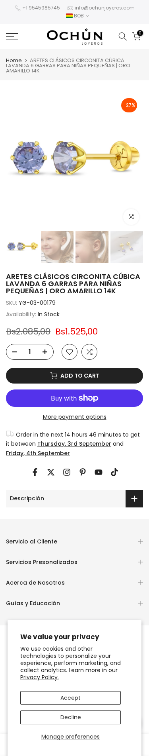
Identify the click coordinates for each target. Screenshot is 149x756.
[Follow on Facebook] (35, 472)
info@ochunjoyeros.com (105, 7)
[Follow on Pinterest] (83, 472)
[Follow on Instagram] (67, 472)
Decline (70, 717)
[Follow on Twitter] (51, 472)
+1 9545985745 (41, 7)
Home (14, 60)
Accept (70, 698)
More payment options (74, 417)
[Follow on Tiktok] (114, 472)
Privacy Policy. (39, 677)
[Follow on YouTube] (99, 472)
